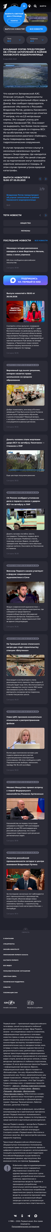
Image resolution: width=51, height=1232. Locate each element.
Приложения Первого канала (15, 955)
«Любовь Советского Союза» (33, 1086)
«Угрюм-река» (25, 1088)
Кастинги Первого (10, 960)
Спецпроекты (9, 944)
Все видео (7, 965)
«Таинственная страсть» (13, 1094)
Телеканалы (34, 1161)
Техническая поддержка (13, 982)
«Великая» (17, 1091)
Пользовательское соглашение (16, 971)
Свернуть (25, 932)
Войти (43, 6)
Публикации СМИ (10, 992)
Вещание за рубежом (35, 1007)
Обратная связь (9, 976)
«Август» (16, 1086)
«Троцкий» (7, 1091)
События (6, 987)
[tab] (36, 29)
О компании (8, 938)
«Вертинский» (29, 1091)
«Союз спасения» (10, 1088)
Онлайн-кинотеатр (11, 949)
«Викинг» (36, 1088)
